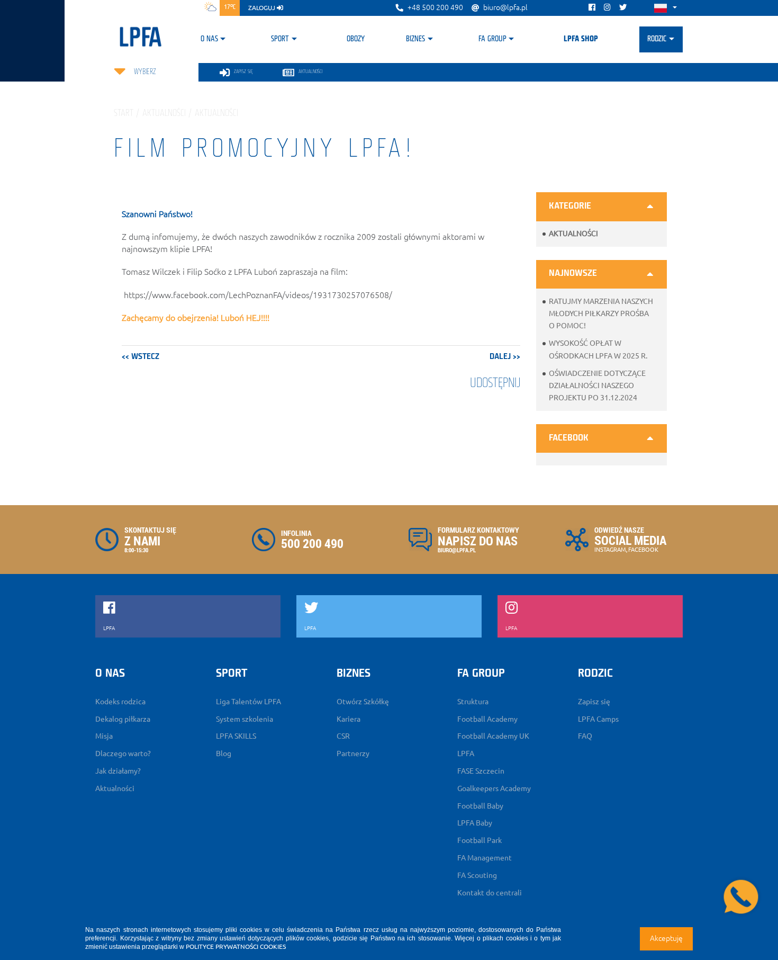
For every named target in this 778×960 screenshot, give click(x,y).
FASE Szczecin (480, 771)
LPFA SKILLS (236, 736)
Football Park (479, 840)
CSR (343, 736)
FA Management (484, 858)
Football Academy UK (493, 736)
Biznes (415, 39)
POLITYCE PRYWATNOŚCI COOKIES (236, 946)
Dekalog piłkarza (122, 719)
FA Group (492, 39)
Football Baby (480, 806)
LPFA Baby (474, 823)
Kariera (348, 719)
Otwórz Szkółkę (363, 701)
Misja (104, 736)
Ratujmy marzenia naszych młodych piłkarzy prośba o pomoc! (601, 313)
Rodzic (656, 39)
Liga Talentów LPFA (248, 701)
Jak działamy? (118, 771)
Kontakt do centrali (489, 893)
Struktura (472, 701)
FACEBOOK (643, 549)
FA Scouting (477, 875)
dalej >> (505, 357)
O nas (209, 39)
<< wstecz (140, 357)
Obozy (356, 39)
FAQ (585, 736)
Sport (280, 39)
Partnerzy (353, 753)
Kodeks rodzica (120, 701)
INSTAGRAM (610, 549)
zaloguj (262, 7)
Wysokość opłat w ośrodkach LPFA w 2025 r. (598, 349)
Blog (223, 753)
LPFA (465, 753)
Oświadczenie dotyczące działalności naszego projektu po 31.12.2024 (597, 385)
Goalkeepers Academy (494, 788)
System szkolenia (244, 719)
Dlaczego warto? (123, 753)
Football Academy (487, 719)
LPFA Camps (598, 719)
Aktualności (573, 233)
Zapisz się (594, 701)
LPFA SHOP (581, 39)
